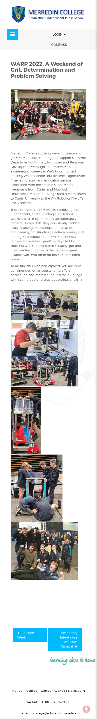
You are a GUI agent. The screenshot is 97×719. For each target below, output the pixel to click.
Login (58, 34)
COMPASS (59, 44)
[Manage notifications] (86, 709)
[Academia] (48, 14)
